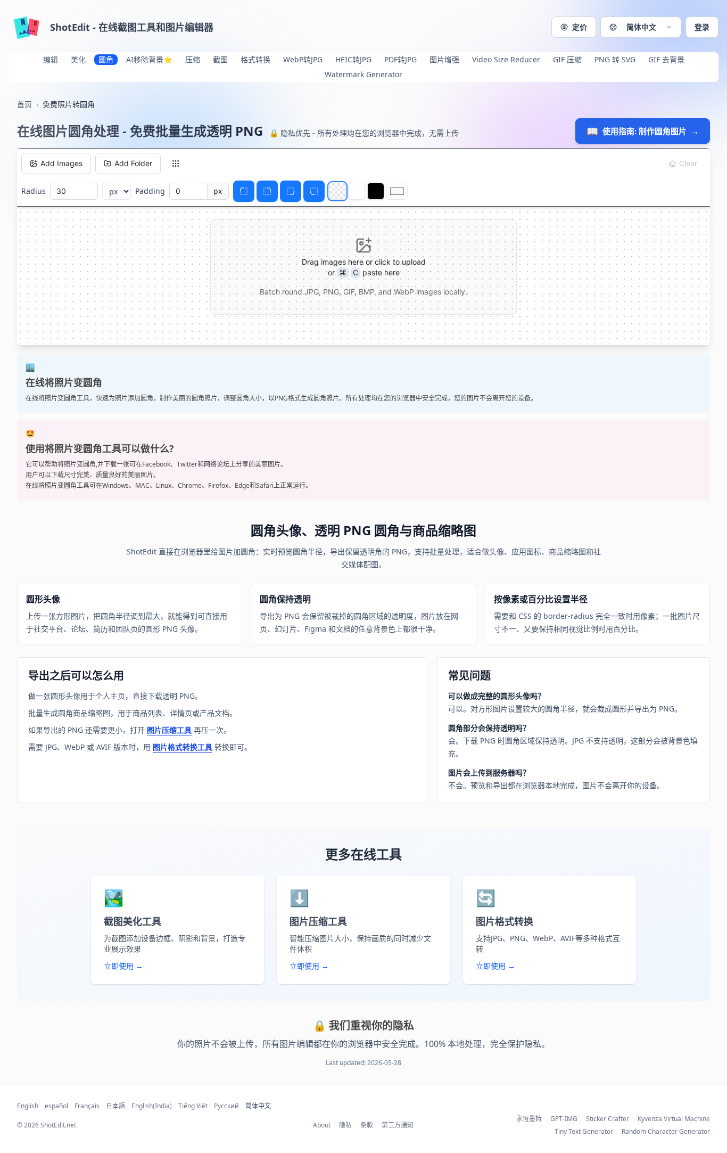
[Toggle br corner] (290, 191)
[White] (356, 191)
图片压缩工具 (169, 730)
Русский (226, 1106)
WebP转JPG (303, 59)
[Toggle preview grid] (175, 163)
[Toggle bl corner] (314, 191)
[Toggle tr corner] (267, 191)
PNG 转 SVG (614, 59)
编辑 (50, 59)
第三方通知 (398, 1125)
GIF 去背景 (666, 59)
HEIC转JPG (353, 59)
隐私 (345, 1125)
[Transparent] (337, 191)
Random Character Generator (666, 1131)
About (322, 1125)
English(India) (151, 1106)
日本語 (115, 1106)
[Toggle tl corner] (243, 191)
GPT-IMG (563, 1119)
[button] (640, 27)
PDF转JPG (400, 59)
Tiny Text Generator (584, 1131)
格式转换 (255, 59)
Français (87, 1106)
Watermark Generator (363, 74)
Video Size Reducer (506, 59)
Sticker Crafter (607, 1119)
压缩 (192, 59)
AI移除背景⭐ (149, 59)
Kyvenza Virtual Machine (674, 1119)
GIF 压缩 (567, 59)
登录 (702, 27)
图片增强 (444, 59)
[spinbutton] (74, 191)
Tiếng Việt (193, 1106)
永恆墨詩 (529, 1119)
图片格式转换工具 (182, 747)
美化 (78, 59)
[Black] (375, 191)
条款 (366, 1125)
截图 (220, 59)
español (56, 1106)
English (27, 1106)
